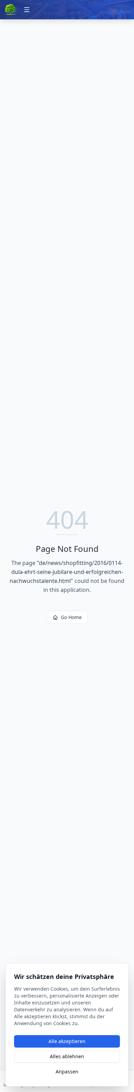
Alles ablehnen (67, 1056)
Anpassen (67, 1071)
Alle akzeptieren (67, 1041)
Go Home (71, 617)
